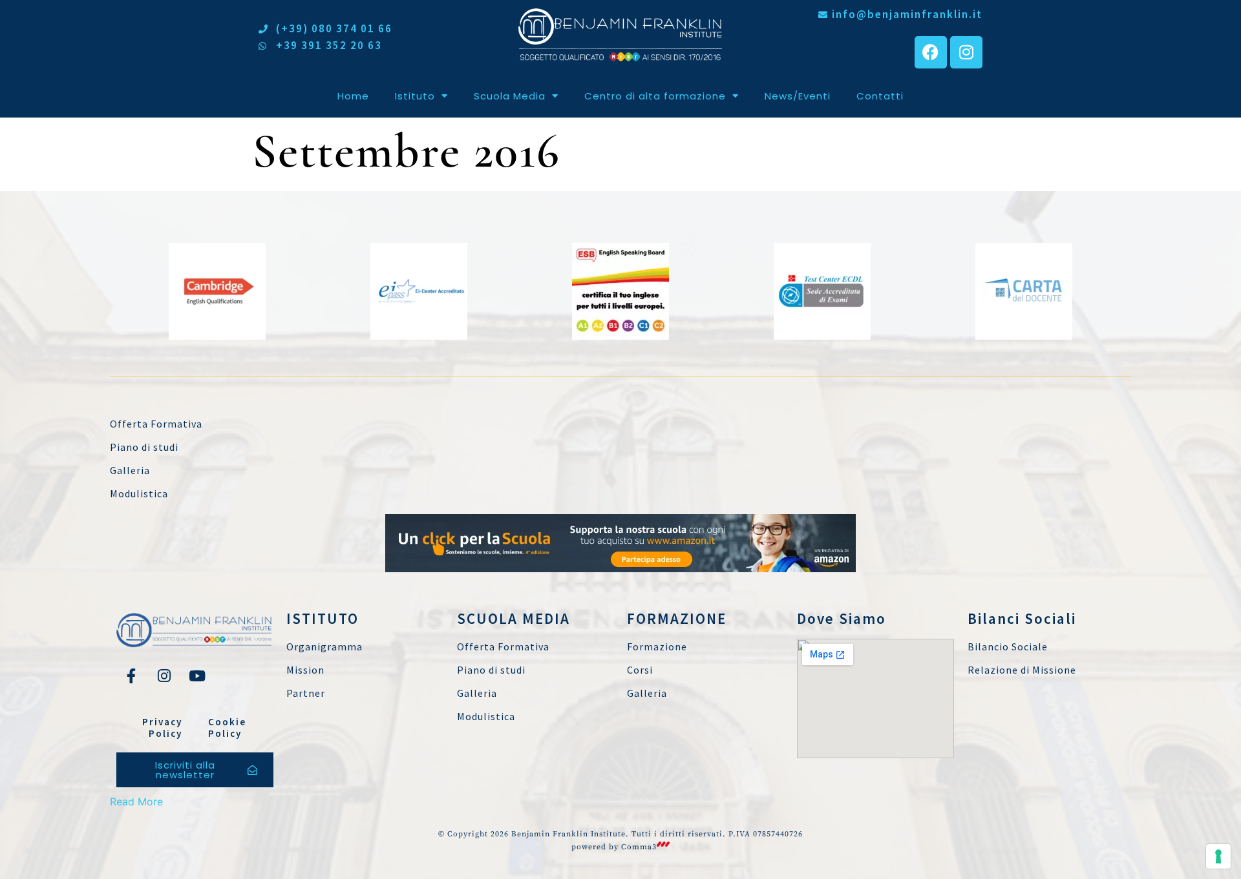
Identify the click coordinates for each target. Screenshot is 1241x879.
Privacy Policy (162, 727)
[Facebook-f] (131, 675)
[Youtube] (197, 675)
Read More (136, 801)
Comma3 (639, 847)
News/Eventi (798, 96)
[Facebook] (931, 52)
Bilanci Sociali (1022, 618)
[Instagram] (966, 52)
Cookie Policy (227, 727)
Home (353, 96)
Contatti (880, 96)
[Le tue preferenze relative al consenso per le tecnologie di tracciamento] (1218, 856)
